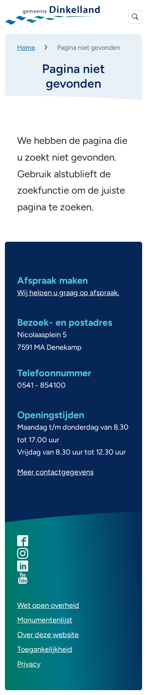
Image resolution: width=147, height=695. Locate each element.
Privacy (28, 664)
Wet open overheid (48, 605)
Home (26, 47)
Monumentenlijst (44, 620)
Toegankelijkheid (44, 649)
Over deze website (48, 634)
